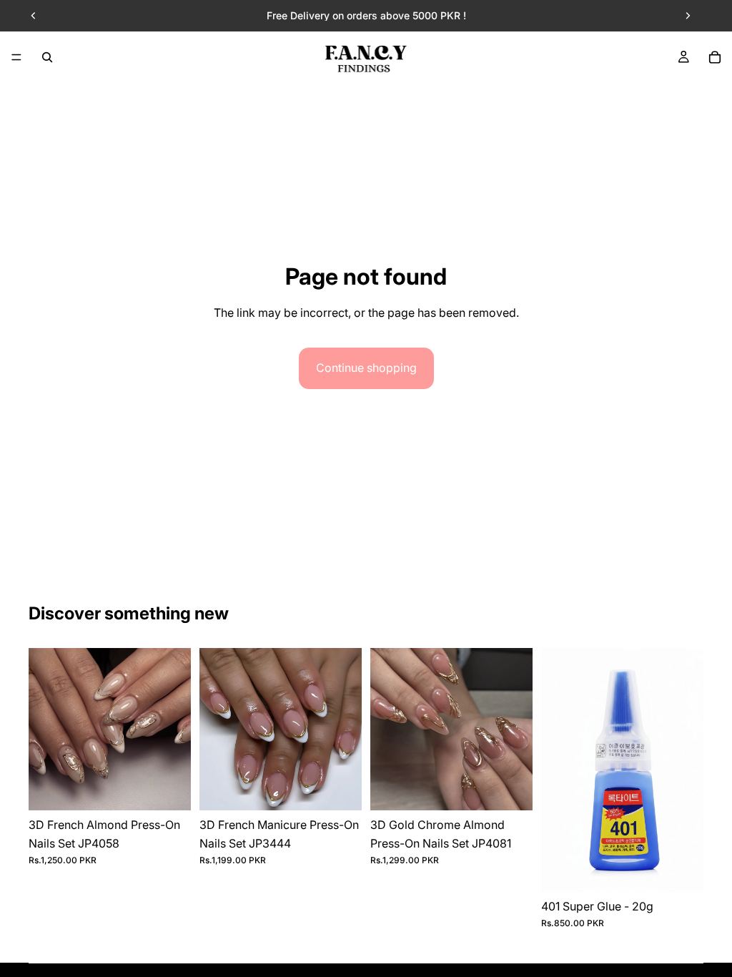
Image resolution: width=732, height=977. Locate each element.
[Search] (47, 57)
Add (181, 787)
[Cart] (715, 57)
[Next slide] (687, 15)
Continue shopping (366, 367)
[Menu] (16, 57)
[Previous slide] (33, 15)
